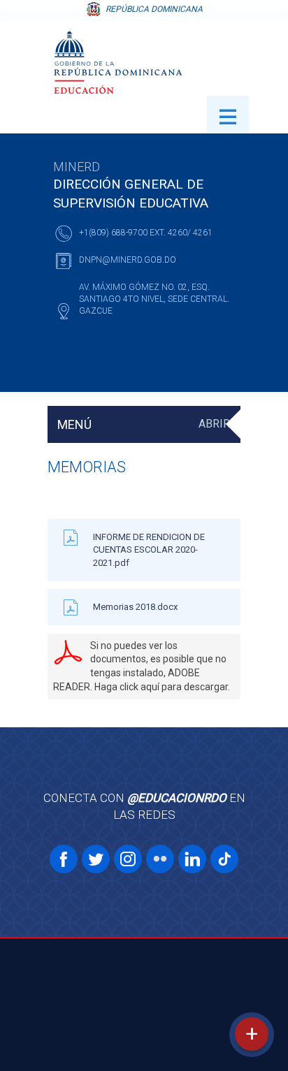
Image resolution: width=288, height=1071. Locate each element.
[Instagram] (128, 859)
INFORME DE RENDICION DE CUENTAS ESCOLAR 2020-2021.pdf (149, 549)
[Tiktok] (224, 859)
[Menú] (228, 114)
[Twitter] (96, 859)
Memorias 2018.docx (135, 607)
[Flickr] (160, 859)
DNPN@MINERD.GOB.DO (127, 260)
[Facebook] (64, 859)
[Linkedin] (192, 859)
